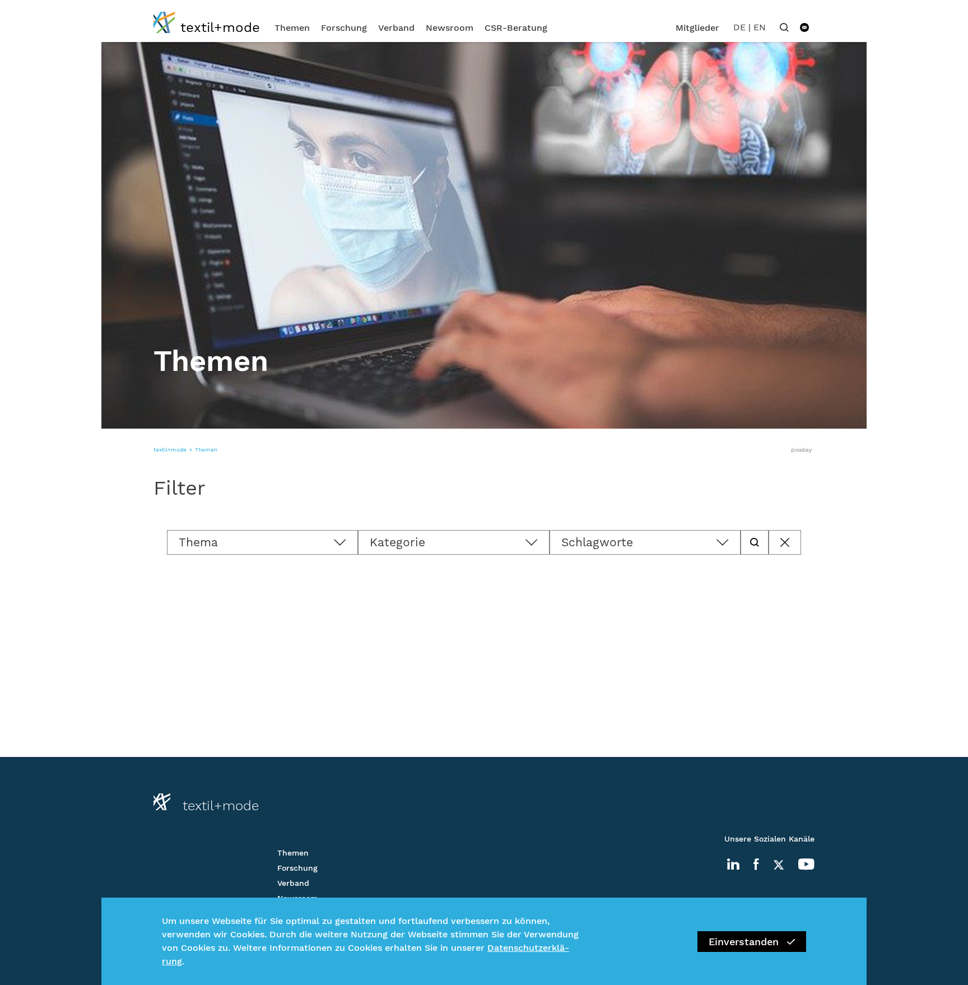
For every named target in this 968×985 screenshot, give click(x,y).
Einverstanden (744, 941)
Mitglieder (697, 27)
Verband (396, 27)
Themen (292, 27)
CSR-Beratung (516, 27)
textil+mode (170, 450)
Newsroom (449, 27)
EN (759, 27)
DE (739, 27)
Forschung (344, 27)
